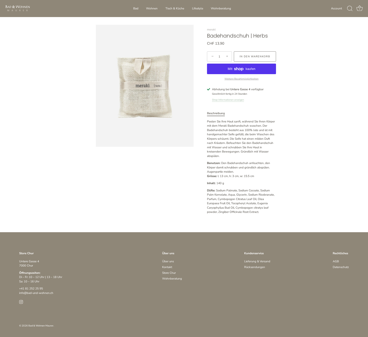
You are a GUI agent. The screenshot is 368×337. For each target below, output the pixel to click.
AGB (336, 261)
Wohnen (152, 8)
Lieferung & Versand (257, 261)
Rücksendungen (254, 267)
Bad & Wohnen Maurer (40, 325)
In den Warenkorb (255, 56)
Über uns (168, 261)
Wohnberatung (221, 8)
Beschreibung (216, 113)
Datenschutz (341, 267)
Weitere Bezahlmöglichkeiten (241, 79)
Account (336, 8)
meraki (211, 29)
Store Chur (169, 273)
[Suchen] (350, 8)
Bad (135, 8)
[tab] (218, 113)
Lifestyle (197, 8)
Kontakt (167, 267)
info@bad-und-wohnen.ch (36, 293)
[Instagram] (21, 302)
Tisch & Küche (174, 8)
